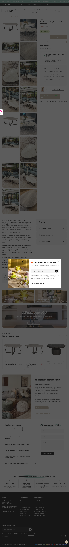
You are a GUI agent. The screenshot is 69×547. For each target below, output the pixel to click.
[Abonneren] (56, 271)
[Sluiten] (58, 261)
